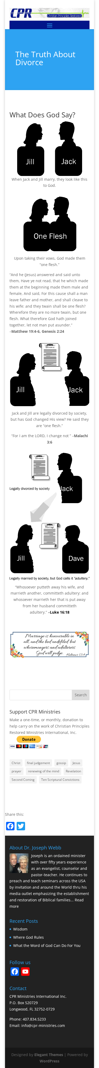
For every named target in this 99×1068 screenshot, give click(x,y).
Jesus (76, 763)
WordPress (49, 1060)
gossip (61, 763)
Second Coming (23, 779)
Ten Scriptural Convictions (60, 779)
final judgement (38, 763)
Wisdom (20, 929)
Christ (16, 763)
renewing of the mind (43, 771)
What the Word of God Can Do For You (47, 945)
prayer (16, 771)
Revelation (73, 771)
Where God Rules (28, 937)
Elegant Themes (48, 1054)
